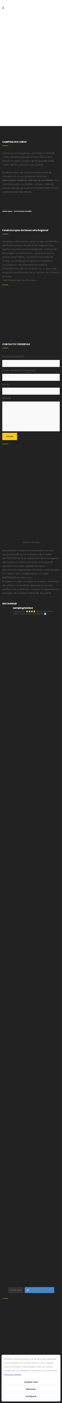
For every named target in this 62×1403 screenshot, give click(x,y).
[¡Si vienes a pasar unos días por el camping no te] (31, 1168)
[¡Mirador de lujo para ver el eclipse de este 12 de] (31, 902)
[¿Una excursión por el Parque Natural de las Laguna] (31, 1202)
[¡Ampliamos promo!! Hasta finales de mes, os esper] (31, 1269)
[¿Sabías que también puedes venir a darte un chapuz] (31, 968)
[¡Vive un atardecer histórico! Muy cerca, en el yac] (31, 1068)
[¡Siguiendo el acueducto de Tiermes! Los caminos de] (31, 801)
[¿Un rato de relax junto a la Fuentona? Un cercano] (31, 1035)
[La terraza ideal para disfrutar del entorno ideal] (31, 702)
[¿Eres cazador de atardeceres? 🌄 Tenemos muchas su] (31, 768)
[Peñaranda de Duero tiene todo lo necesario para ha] (31, 635)
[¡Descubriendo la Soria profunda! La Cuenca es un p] (31, 1102)
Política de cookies (12, 1374)
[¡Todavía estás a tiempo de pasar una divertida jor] (31, 1002)
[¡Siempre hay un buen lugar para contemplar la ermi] (31, 868)
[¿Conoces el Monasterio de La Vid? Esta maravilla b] (31, 735)
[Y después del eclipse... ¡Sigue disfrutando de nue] (31, 835)
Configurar (31, 1396)
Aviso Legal (7, 211)
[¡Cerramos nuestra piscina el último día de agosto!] (31, 668)
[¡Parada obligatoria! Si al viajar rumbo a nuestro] (31, 935)
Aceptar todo (31, 1382)
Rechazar (31, 1389)
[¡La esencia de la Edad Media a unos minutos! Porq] (31, 1235)
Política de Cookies (23, 211)
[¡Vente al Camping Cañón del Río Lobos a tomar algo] (31, 1135)
